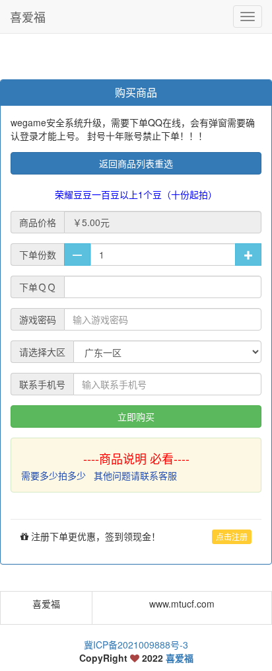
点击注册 (232, 536)
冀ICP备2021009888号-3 (136, 644)
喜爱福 (28, 16)
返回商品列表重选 (136, 163)
